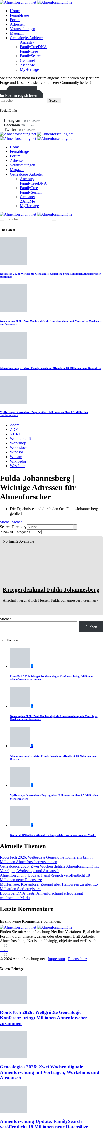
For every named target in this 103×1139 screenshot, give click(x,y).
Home (15, 11)
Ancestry (27, 42)
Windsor (16, 452)
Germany (91, 600)
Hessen (44, 600)
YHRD (16, 434)
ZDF (14, 429)
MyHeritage (29, 69)
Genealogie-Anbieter (26, 38)
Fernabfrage (19, 15)
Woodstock (19, 447)
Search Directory (13, 527)
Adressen (17, 24)
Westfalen (18, 466)
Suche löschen (11, 522)
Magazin (17, 33)
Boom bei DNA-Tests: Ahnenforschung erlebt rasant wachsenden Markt (53, 835)
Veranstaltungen (22, 29)
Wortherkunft (20, 438)
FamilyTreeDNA (33, 47)
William (16, 456)
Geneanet (27, 60)
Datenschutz (77, 959)
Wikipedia (18, 461)
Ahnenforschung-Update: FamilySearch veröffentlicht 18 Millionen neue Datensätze (50, 368)
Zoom (15, 425)
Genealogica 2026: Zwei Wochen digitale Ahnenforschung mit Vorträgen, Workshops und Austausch (49, 868)
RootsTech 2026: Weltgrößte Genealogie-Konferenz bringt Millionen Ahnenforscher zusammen (46, 859)
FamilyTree (29, 51)
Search (54, 100)
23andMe (27, 65)
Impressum (56, 959)
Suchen (6, 619)
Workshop (18, 443)
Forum (15, 20)
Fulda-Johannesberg (66, 600)
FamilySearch (31, 56)
